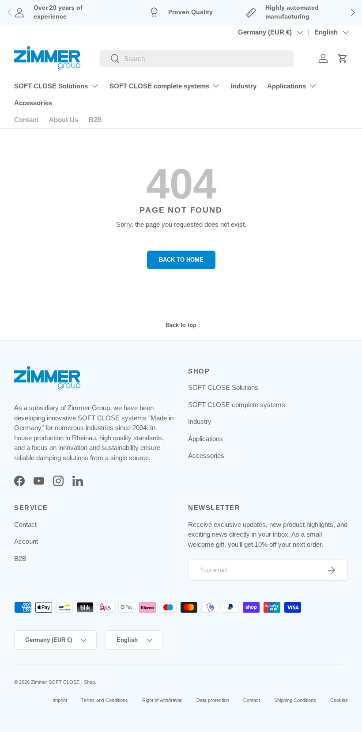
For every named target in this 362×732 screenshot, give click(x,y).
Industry (243, 86)
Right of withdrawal (162, 700)
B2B (95, 119)
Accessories (33, 103)
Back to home (181, 259)
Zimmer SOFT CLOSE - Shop (63, 682)
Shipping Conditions (295, 700)
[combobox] (196, 58)
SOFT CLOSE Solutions (223, 387)
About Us (63, 119)
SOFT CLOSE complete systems (236, 404)
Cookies (339, 700)
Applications (205, 438)
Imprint (60, 700)
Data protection (212, 700)
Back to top (181, 325)
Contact (26, 119)
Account (26, 541)
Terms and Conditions (104, 700)
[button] (342, 58)
